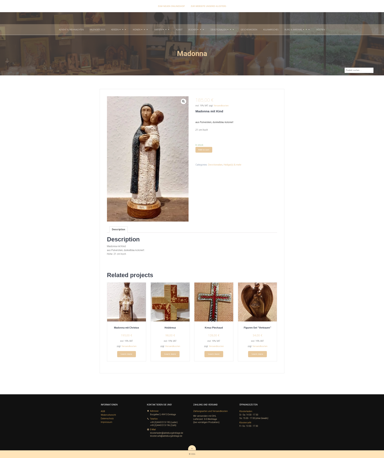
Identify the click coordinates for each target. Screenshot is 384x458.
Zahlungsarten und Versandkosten (210, 411)
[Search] (377, 70)
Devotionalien (218, 29)
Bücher (192, 29)
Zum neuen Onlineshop (171, 6)
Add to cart (203, 149)
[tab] (118, 229)
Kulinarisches (271, 29)
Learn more (126, 354)
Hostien (320, 29)
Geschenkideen (249, 29)
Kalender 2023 (97, 29)
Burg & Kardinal (293, 29)
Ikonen (136, 29)
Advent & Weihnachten (71, 29)
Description (118, 229)
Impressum (106, 422)
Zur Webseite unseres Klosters (208, 6)
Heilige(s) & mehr (232, 164)
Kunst (179, 29)
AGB (103, 411)
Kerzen (115, 29)
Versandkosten (221, 105)
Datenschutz (107, 418)
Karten (158, 29)
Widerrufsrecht (108, 415)
